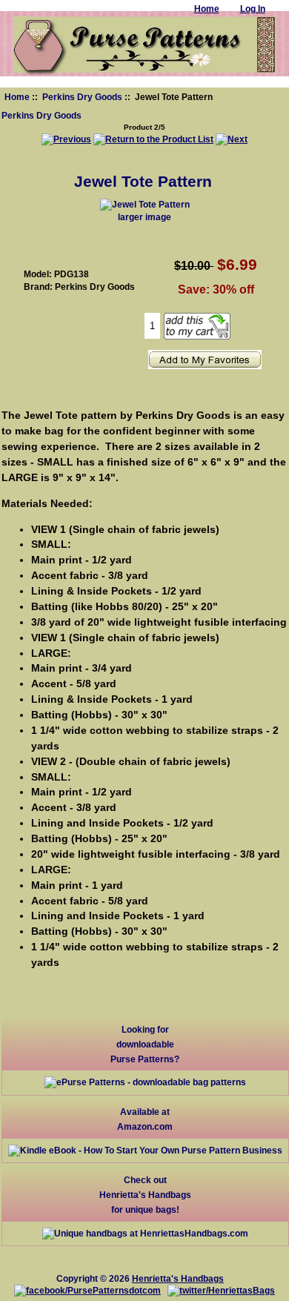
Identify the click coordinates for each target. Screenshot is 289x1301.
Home (17, 97)
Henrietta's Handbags (178, 1278)
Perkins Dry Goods (82, 97)
